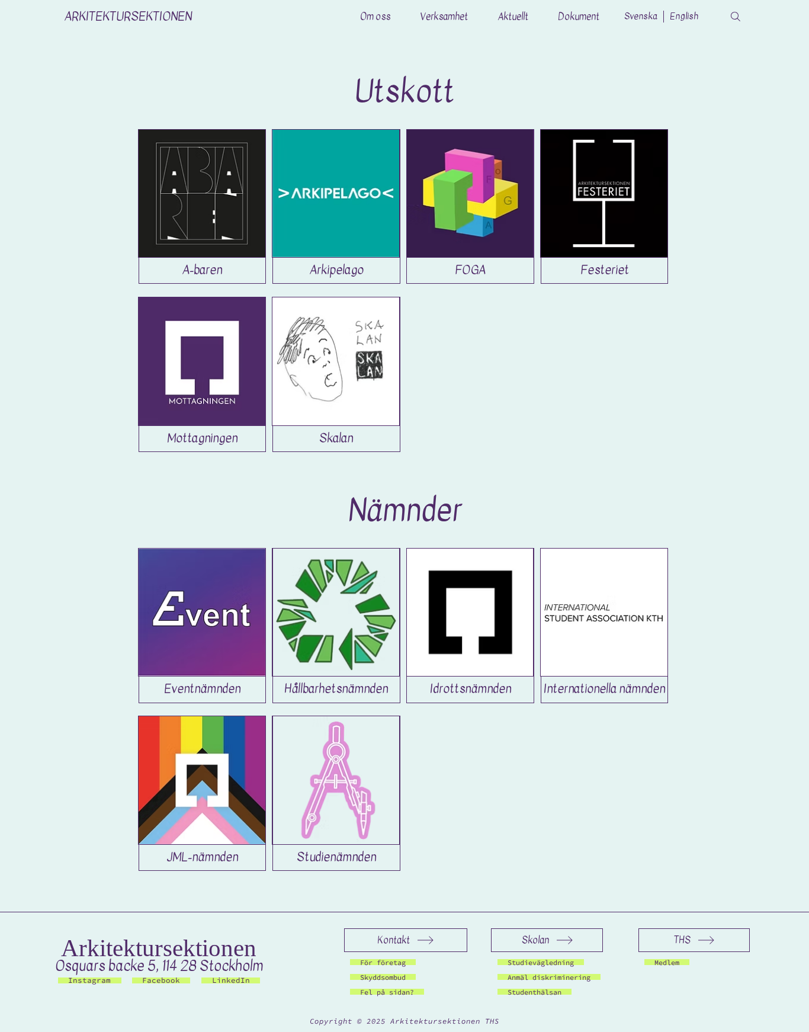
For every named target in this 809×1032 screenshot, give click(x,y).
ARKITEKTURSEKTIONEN (128, 16)
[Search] (735, 16)
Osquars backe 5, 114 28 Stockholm (159, 966)
